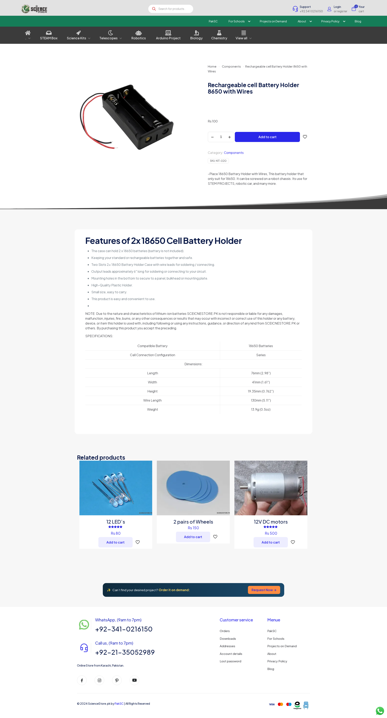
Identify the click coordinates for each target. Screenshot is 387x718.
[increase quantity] (229, 137)
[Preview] (146, 492)
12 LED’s (115, 522)
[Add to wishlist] (146, 483)
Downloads (228, 638)
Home (212, 66)
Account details (231, 653)
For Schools (275, 638)
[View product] (146, 475)
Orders (225, 631)
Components (231, 66)
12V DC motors (271, 522)
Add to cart (267, 137)
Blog (270, 669)
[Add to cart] (146, 466)
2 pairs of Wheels (193, 522)
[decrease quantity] (212, 137)
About (271, 653)
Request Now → (264, 590)
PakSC (272, 631)
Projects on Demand (282, 646)
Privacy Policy (277, 661)
